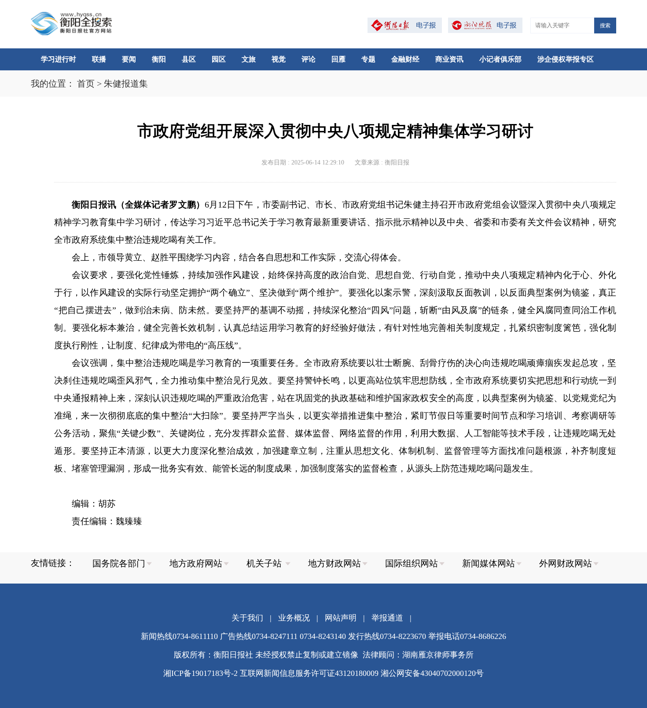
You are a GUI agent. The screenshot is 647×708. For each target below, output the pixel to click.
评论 (308, 59)
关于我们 (247, 617)
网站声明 (341, 617)
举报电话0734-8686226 (467, 636)
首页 (86, 83)
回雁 (338, 59)
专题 (368, 59)
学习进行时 (58, 59)
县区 (189, 59)
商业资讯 (449, 59)
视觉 (279, 59)
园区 (219, 59)
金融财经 (405, 59)
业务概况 (294, 617)
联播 (99, 59)
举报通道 (387, 617)
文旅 (249, 59)
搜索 (605, 25)
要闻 (129, 59)
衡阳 (159, 59)
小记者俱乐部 (500, 59)
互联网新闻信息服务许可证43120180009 (309, 673)
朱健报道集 (126, 83)
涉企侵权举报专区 (565, 59)
